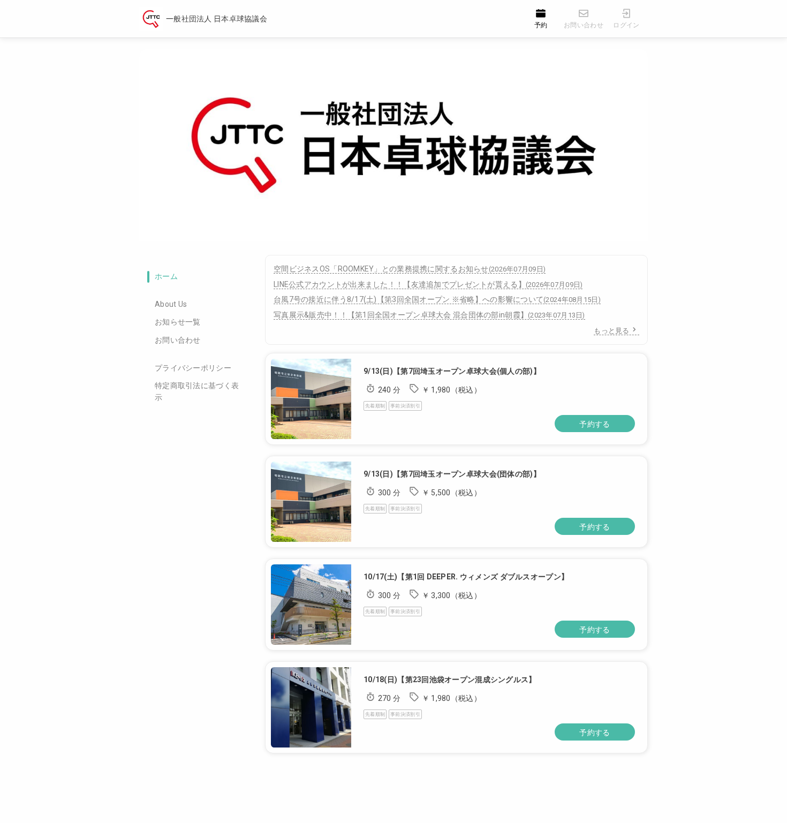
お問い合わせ (178, 340)
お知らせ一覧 (178, 322)
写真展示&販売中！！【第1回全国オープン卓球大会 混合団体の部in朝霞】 (429, 315)
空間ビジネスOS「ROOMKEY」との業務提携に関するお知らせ (410, 269)
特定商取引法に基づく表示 (197, 391)
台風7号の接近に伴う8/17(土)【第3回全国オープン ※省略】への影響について (437, 299)
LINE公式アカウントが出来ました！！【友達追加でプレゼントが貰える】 (428, 284)
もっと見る (611, 331)
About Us (171, 304)
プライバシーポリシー (193, 368)
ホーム (166, 276)
